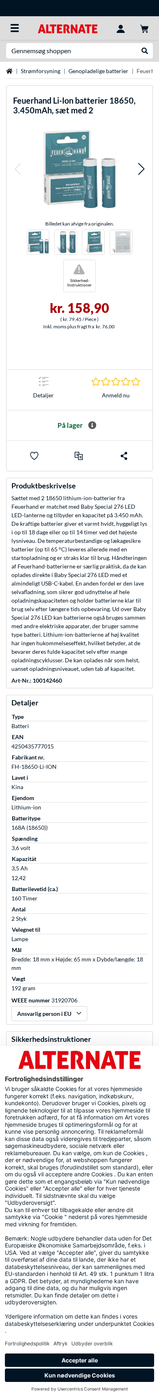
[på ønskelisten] (34, 455)
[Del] (124, 455)
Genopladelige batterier (98, 70)
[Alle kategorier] (14, 28)
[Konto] (120, 28)
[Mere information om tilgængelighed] (92, 425)
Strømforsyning (40, 70)
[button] (17, 169)
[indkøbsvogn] (144, 28)
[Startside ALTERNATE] (67, 28)
